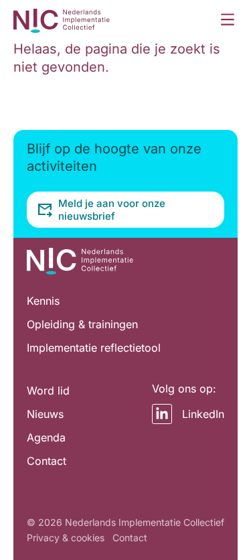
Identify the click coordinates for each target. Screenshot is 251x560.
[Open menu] (227, 20)
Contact (129, 537)
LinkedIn (203, 414)
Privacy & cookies (65, 537)
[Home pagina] (61, 20)
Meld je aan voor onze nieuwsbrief (111, 209)
